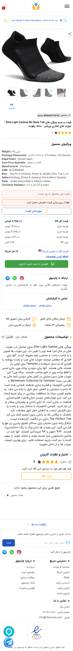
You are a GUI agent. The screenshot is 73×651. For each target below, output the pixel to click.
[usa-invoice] (36, 217)
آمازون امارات (63, 593)
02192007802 (29, 306)
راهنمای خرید (28, 572)
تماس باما (64, 607)
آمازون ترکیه (63, 588)
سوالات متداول (27, 577)
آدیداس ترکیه (62, 583)
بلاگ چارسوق (28, 583)
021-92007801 (48, 612)
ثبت (9, 543)
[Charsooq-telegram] (7, 278)
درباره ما (31, 567)
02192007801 (45, 306)
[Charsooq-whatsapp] (15, 278)
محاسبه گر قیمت (61, 567)
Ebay (66, 577)
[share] (70, 34)
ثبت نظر (46, 476)
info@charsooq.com (50, 617)
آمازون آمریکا (63, 572)
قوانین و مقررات (27, 588)
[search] (65, 20)
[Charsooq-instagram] (22, 278)
